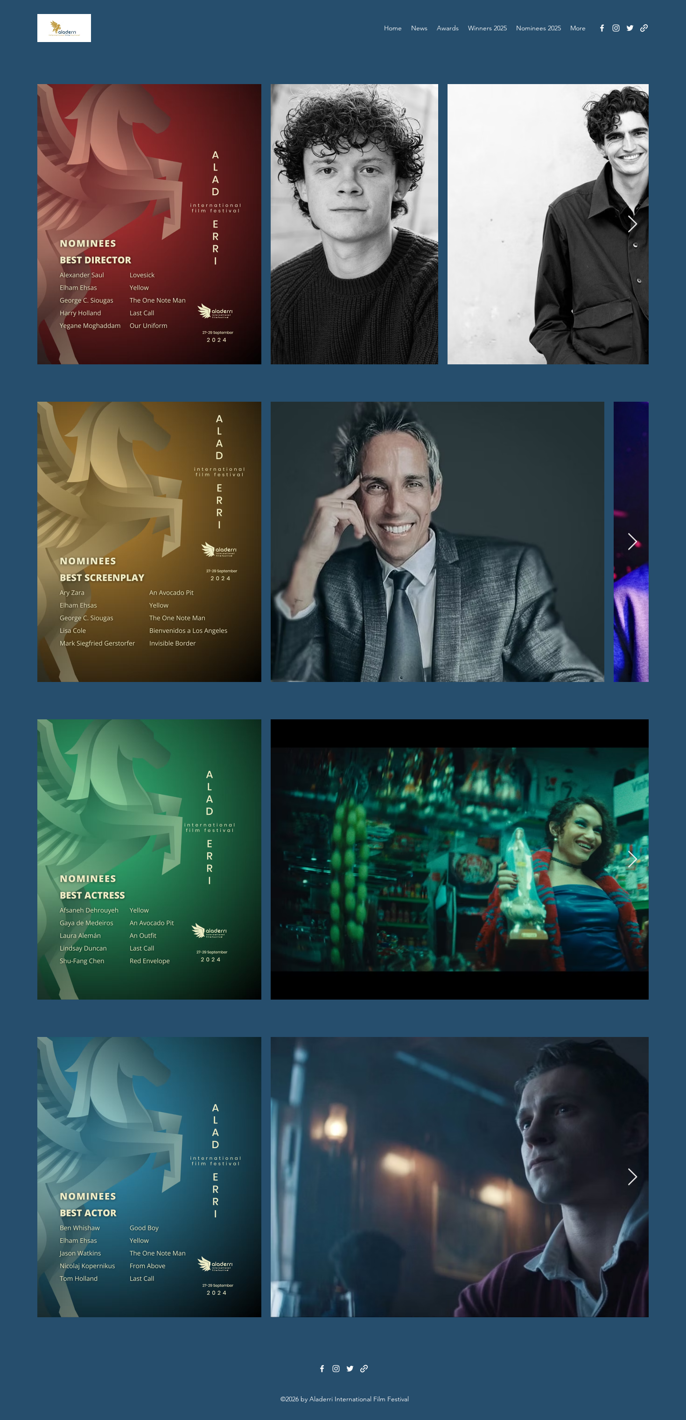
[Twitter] (630, 28)
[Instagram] (616, 28)
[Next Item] (632, 224)
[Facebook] (602, 28)
